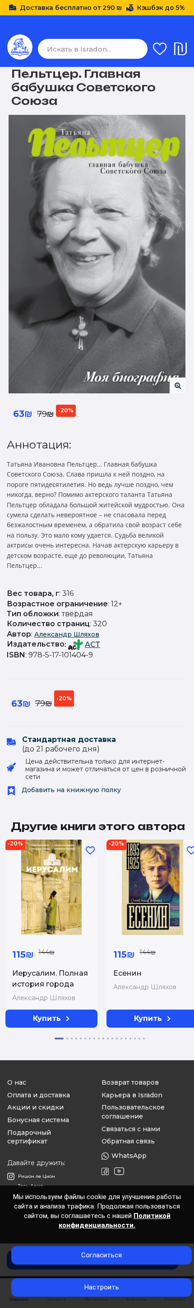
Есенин (127, 973)
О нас (16, 1082)
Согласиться (101, 1255)
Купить (47, 1018)
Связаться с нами (131, 1129)
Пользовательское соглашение (133, 1111)
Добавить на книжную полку (70, 790)
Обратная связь (128, 1141)
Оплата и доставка (38, 1095)
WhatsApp (129, 1156)
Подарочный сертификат (29, 1137)
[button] (59, 1038)
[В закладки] (90, 850)
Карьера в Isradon (132, 1095)
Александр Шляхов (66, 634)
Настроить (101, 1287)
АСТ (92, 644)
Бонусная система (38, 1120)
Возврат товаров (130, 1082)
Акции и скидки (35, 1107)
